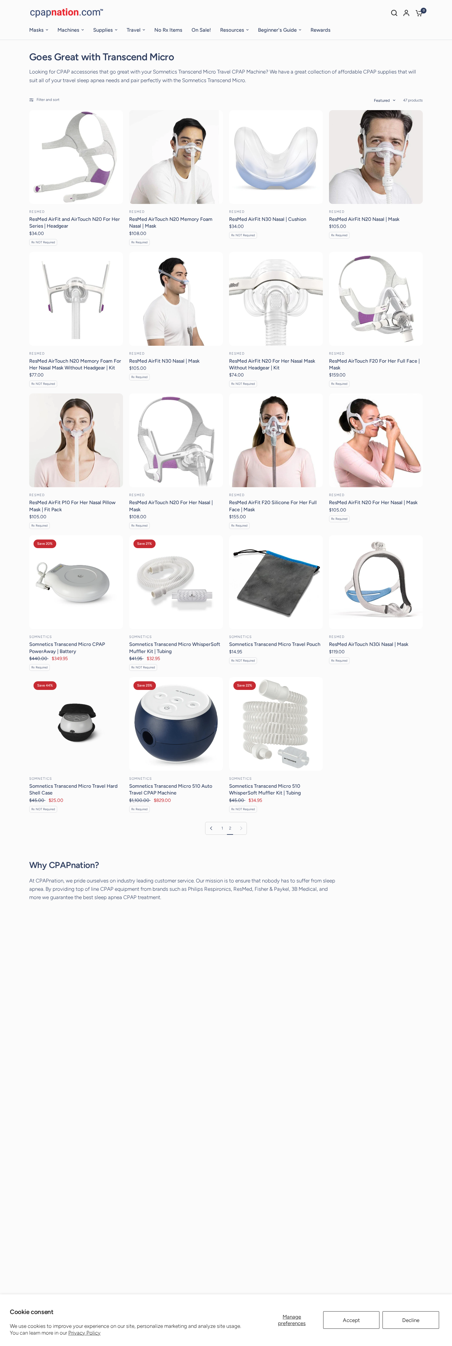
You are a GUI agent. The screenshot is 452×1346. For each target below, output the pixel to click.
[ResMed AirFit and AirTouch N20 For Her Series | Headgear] (76, 157)
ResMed (37, 212)
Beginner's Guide (277, 30)
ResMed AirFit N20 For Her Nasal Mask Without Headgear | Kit (272, 364)
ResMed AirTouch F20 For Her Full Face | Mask (374, 364)
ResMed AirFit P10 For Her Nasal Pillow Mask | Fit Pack (72, 506)
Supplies (103, 30)
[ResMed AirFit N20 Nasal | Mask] (376, 157)
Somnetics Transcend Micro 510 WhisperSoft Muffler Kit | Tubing (265, 789)
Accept (351, 1320)
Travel (134, 30)
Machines (68, 30)
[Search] (394, 13)
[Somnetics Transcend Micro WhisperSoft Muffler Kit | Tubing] (176, 582)
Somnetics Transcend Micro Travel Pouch (274, 644)
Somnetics (40, 637)
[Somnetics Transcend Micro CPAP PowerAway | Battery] (76, 582)
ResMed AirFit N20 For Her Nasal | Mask (373, 502)
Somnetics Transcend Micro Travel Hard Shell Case (73, 789)
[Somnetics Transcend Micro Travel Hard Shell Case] (76, 724)
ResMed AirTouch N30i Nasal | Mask (368, 644)
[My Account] (406, 13)
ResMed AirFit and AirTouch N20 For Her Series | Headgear (74, 222)
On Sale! (201, 30)
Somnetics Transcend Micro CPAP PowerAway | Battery (67, 647)
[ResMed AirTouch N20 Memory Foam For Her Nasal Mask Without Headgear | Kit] (76, 299)
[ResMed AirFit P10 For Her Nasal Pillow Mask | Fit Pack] (76, 440)
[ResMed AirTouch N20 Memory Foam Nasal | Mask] (176, 157)
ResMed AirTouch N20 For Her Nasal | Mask (171, 506)
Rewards (321, 30)
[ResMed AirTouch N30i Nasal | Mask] (376, 582)
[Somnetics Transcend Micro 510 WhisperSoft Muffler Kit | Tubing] (276, 724)
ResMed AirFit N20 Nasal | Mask (364, 219)
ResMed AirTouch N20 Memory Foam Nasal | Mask (170, 222)
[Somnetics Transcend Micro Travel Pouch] (276, 582)
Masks (36, 30)
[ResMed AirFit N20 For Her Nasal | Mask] (376, 440)
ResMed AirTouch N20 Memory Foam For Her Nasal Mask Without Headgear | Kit (75, 364)
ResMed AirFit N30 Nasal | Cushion (267, 219)
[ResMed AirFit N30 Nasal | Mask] (176, 299)
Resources (232, 30)
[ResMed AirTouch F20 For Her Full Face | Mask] (376, 299)
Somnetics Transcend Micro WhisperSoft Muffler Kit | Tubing (174, 647)
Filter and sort (48, 100)
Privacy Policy (84, 1333)
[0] (417, 13)
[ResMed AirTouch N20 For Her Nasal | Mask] (176, 440)
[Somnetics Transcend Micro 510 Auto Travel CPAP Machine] (176, 724)
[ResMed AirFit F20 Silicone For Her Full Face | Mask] (276, 440)
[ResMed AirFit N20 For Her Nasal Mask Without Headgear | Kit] (276, 299)
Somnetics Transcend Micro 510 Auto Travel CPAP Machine (170, 789)
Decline (410, 1320)
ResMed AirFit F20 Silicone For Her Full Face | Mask (273, 506)
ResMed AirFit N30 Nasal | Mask (164, 361)
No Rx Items (168, 30)
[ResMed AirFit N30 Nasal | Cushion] (276, 157)
